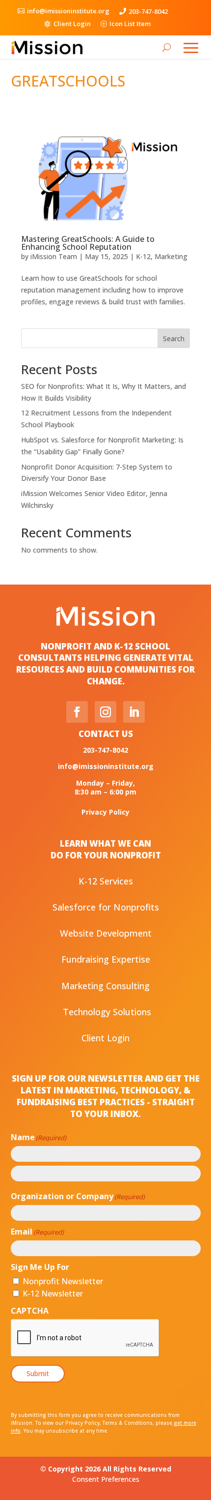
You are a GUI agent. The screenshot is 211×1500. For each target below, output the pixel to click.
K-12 (143, 256)
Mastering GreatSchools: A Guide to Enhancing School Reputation (88, 243)
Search (174, 338)
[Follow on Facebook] (77, 712)
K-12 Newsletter (53, 1293)
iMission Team (53, 256)
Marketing (171, 256)
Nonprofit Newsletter (63, 1281)
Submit (37, 1373)
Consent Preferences (105, 1479)
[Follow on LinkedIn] (134, 712)
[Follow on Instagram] (105, 712)
